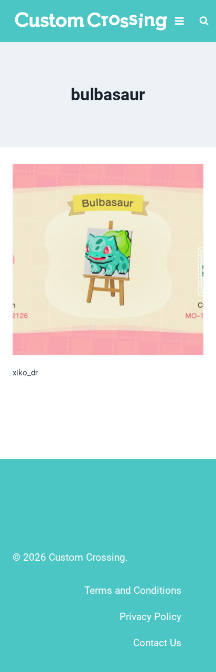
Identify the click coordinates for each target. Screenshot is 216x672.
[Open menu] (179, 21)
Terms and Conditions (132, 590)
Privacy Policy (150, 617)
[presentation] (108, 259)
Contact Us (157, 643)
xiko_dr (25, 372)
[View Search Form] (204, 21)
